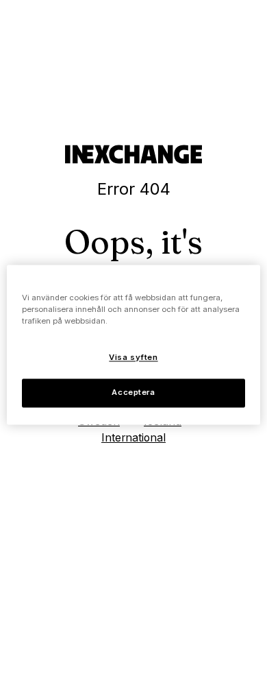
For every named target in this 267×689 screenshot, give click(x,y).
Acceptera (133, 392)
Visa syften (133, 357)
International (133, 437)
